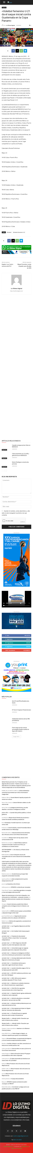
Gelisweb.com (25, 1146)
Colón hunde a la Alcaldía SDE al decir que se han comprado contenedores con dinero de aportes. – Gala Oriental (16, 863)
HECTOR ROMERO (6, 849)
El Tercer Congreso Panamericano (21, 710)
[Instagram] (12, 1131)
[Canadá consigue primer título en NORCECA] (6, 447)
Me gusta (27, 635)
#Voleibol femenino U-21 (19, 232)
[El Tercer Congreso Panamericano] (6, 712)
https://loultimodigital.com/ (16, 291)
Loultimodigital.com (8, 1146)
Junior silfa (5, 812)
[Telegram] (25, 51)
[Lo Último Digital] (3, 25)
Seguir (28, 639)
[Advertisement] (16, 367)
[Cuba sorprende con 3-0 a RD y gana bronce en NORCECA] (6, 456)
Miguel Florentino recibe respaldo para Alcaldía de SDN (24, 266)
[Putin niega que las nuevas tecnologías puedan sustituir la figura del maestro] (6, 730)
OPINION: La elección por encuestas (20, 887)
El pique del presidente (17, 1078)
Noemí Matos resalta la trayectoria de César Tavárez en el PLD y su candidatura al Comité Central (14, 844)
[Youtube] (25, 1131)
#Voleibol (9, 232)
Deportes (4, 7)
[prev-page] (3, 470)
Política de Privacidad (16, 1148)
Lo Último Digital (10, 25)
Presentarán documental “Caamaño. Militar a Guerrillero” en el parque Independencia (14, 938)
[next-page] (6, 470)
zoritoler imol (5, 926)
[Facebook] (13, 51)
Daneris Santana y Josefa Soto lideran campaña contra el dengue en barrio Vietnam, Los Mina (15, 906)
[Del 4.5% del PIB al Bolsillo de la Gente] (6, 703)
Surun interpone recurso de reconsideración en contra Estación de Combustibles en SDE (16, 856)
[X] (17, 51)
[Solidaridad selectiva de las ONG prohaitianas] (6, 721)
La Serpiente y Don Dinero (13, 884)
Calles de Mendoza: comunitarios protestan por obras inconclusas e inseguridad (15, 792)
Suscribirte (26, 650)
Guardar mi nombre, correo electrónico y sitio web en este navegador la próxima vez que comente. (16, 513)
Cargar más (16, 736)
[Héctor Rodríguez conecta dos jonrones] (6, 464)
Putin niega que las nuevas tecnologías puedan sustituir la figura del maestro (20, 729)
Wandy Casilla (6, 1018)
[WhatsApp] (21, 51)
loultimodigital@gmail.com (20, 1136)
